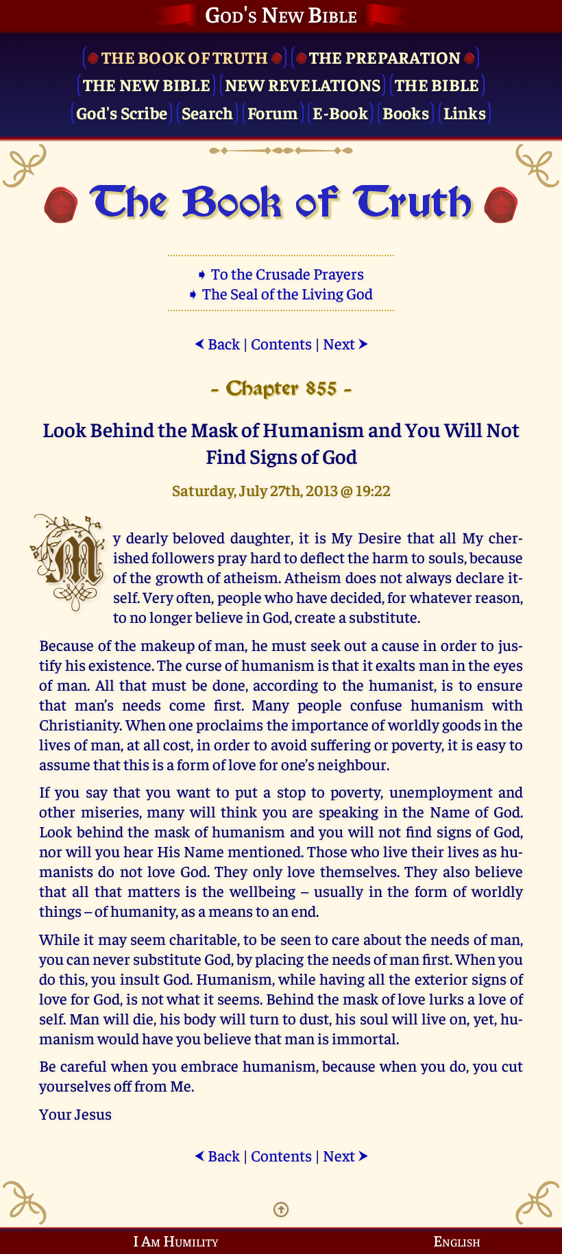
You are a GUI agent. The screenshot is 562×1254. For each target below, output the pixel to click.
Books (405, 112)
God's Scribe (121, 112)
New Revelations (303, 84)
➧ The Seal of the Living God (281, 293)
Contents (281, 343)
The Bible (437, 84)
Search (208, 112)
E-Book (340, 112)
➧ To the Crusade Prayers (281, 273)
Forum (272, 112)
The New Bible (146, 84)
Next (346, 343)
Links (464, 112)
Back (217, 343)
